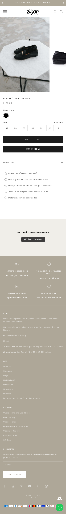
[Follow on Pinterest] (21, 486)
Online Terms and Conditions (16, 413)
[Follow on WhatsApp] (46, 486)
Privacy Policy (9, 417)
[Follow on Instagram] (13, 486)
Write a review (33, 239)
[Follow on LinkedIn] (38, 486)
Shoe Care (8, 389)
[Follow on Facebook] (4, 486)
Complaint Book (10, 435)
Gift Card (7, 440)
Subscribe (15, 474)
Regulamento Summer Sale (15, 426)
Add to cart (33, 139)
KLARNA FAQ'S (9, 380)
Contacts (7, 371)
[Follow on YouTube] (29, 486)
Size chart (58, 122)
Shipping (7, 393)
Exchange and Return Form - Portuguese (21, 398)
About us (7, 366)
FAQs (5, 375)
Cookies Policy (9, 422)
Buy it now (33, 149)
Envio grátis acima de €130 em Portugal (33, 3)
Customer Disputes (12, 431)
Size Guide (8, 384)
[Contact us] (59, 507)
